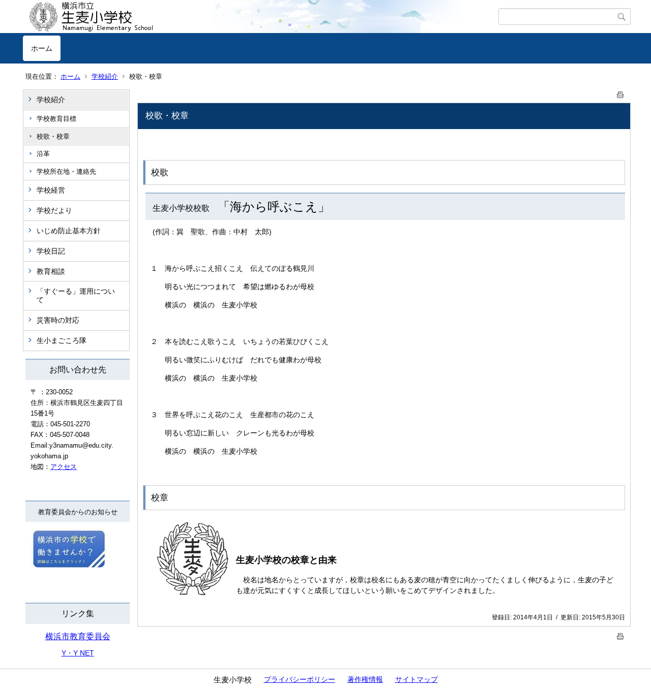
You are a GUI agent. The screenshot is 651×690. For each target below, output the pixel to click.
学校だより (54, 210)
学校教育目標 (56, 118)
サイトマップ (416, 679)
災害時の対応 (58, 320)
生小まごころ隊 (61, 340)
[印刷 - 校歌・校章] (620, 93)
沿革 (43, 154)
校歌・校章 (53, 136)
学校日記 (51, 251)
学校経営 (51, 190)
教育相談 (51, 271)
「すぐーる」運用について (76, 295)
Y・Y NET (78, 653)
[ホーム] (260, 17)
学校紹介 (105, 76)
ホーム (41, 48)
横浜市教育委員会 (77, 636)
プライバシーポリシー (299, 679)
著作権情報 (365, 679)
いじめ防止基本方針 (69, 231)
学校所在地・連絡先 (66, 171)
